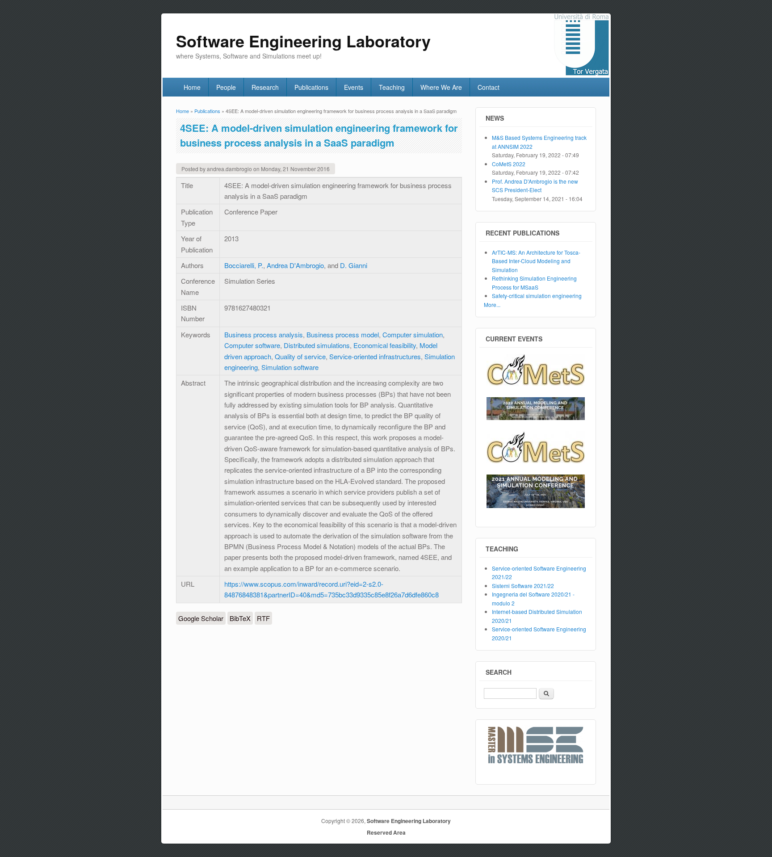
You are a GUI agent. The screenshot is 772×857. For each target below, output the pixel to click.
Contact (488, 87)
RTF (263, 618)
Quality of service (300, 356)
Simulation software (290, 367)
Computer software (252, 345)
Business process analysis (263, 334)
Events (353, 87)
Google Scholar (200, 618)
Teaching (392, 87)
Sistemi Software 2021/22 (523, 585)
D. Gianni (353, 265)
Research (265, 87)
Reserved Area (386, 832)
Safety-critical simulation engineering (537, 295)
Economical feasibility (384, 345)
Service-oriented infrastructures (375, 356)
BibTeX (240, 618)
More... (492, 304)
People (226, 87)
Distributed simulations (317, 345)
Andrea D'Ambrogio (295, 265)
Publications (311, 87)
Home (192, 87)
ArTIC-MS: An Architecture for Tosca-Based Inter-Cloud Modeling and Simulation (536, 260)
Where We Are (441, 87)
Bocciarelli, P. (243, 265)
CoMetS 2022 (508, 164)
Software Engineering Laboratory (409, 821)
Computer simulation (412, 334)
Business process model (342, 334)
